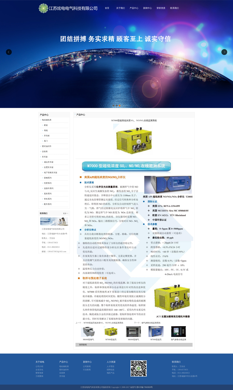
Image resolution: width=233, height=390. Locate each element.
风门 (46, 141)
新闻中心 (147, 8)
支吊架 (45, 157)
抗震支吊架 (48, 167)
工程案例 (39, 376)
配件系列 (48, 204)
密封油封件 (46, 146)
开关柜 (47, 136)
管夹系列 (48, 199)
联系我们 (174, 8)
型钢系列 (48, 178)
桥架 (46, 125)
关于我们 (120, 8)
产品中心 (134, 8)
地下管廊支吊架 (50, 173)
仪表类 (45, 152)
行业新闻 (87, 370)
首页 (107, 8)
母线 (46, 130)
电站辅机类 (46, 120)
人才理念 (110, 366)
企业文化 (39, 370)
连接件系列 (48, 188)
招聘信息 (110, 370)
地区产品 (110, 373)
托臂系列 (48, 183)
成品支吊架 (48, 162)
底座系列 (48, 194)
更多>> (65, 213)
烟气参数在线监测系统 (151, 323)
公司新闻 (87, 366)
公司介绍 (39, 366)
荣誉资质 (161, 8)
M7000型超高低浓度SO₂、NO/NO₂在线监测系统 (103, 323)
